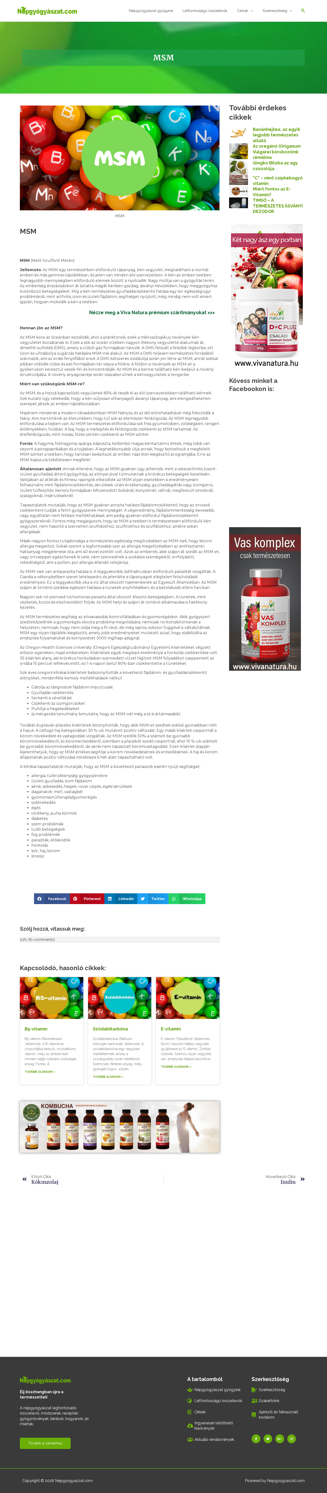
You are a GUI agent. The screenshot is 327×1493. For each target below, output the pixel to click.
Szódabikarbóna (110, 1028)
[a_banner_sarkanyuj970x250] (120, 1126)
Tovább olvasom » (40, 1072)
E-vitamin (171, 1028)
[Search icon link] (303, 11)
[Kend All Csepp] (267, 295)
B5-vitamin (36, 1028)
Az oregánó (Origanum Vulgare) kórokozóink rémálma (277, 152)
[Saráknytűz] (265, 598)
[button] (52, 898)
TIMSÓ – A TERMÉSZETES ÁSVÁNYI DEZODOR (278, 206)
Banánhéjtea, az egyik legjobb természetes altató (276, 135)
